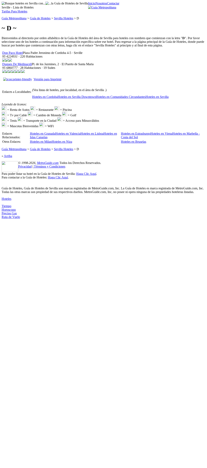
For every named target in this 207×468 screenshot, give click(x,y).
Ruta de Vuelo (11, 217)
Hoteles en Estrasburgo (135, 133)
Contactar (113, 3)
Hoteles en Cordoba (45, 97)
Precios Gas (9, 213)
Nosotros (101, 3)
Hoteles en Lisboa (92, 133)
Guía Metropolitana (14, 18)
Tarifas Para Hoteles (14, 11)
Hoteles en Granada (42, 133)
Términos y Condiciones (49, 166)
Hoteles (6, 198)
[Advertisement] (18, 279)
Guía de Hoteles (40, 18)
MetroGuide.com (48, 163)
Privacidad (25, 166)
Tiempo (6, 206)
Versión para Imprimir (47, 79)
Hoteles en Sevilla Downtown (77, 97)
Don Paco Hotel (12, 53)
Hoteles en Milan (41, 141)
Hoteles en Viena (161, 133)
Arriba (8, 156)
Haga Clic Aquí (86, 173)
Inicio (91, 3)
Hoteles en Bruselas (133, 141)
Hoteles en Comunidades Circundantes (121, 97)
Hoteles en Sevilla (157, 97)
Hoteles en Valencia (67, 133)
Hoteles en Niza (62, 141)
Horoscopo (9, 209)
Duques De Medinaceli (17, 64)
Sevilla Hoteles (63, 18)
